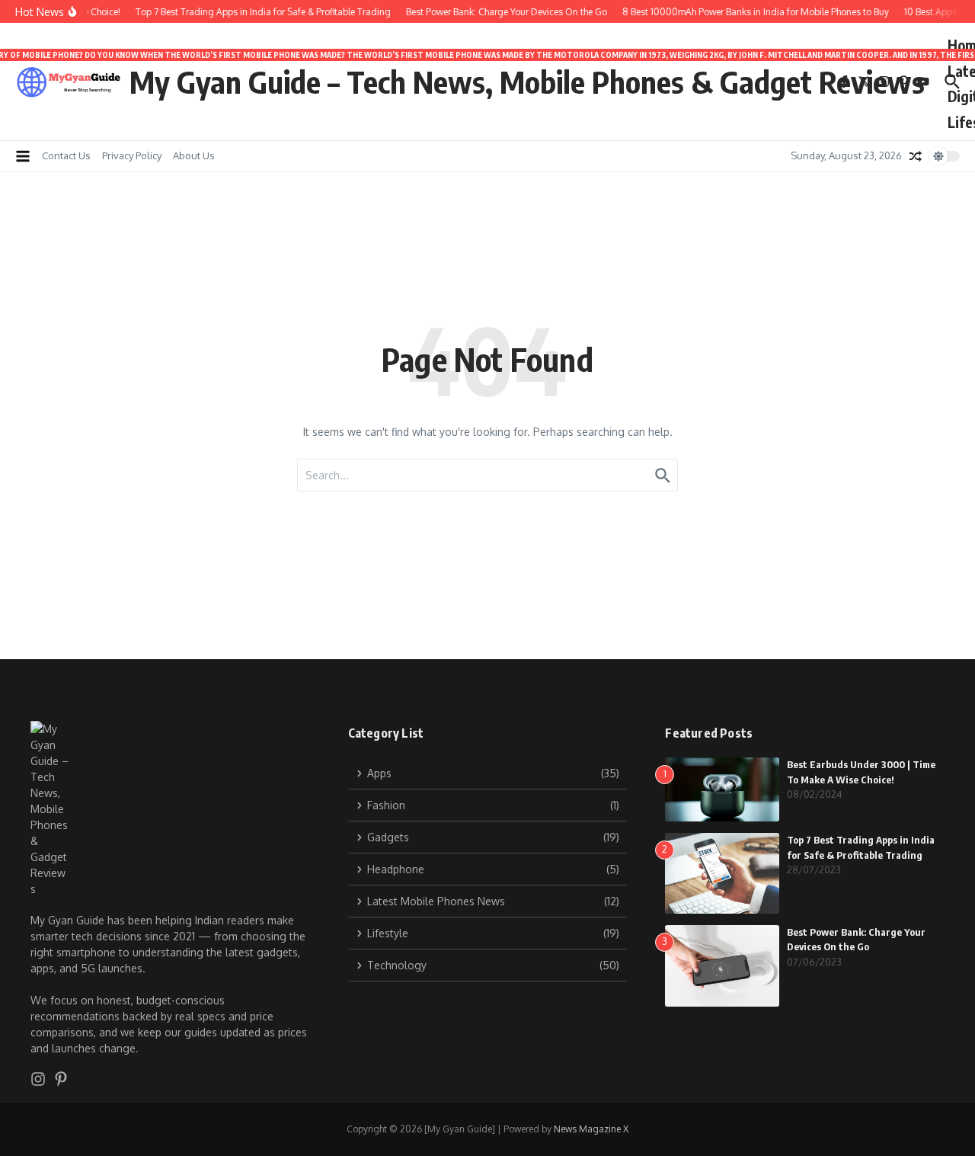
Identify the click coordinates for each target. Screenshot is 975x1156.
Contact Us (66, 155)
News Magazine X (591, 1129)
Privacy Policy (131, 155)
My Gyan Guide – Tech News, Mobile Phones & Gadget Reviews (527, 81)
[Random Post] (915, 156)
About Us (194, 155)
